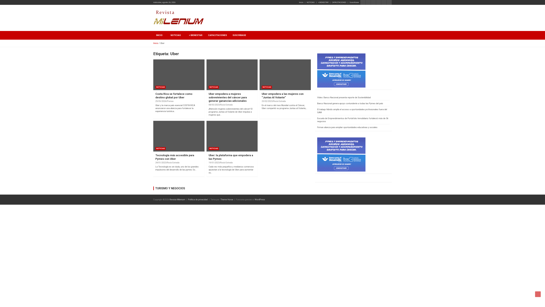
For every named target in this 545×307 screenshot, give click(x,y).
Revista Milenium (177, 199)
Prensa (170, 101)
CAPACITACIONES (339, 2)
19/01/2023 (214, 162)
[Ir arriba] (538, 294)
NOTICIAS (311, 2)
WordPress (260, 199)
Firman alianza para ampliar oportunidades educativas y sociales (347, 127)
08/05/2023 (214, 105)
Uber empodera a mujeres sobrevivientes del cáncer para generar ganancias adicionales (228, 97)
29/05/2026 (160, 101)
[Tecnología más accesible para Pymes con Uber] (179, 136)
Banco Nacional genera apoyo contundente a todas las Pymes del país (350, 103)
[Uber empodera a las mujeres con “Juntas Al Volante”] (285, 74)
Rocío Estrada (226, 105)
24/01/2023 (160, 162)
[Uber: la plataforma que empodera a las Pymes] (232, 136)
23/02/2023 (267, 101)
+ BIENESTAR (323, 2)
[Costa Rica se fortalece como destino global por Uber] (179, 74)
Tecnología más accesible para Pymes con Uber (174, 157)
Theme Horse (226, 199)
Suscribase (354, 2)
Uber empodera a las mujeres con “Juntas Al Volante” (283, 95)
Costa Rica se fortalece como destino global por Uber (173, 95)
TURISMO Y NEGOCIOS (170, 188)
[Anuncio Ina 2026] (341, 55)
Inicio (301, 2)
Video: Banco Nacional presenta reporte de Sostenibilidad (344, 97)
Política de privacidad (198, 199)
